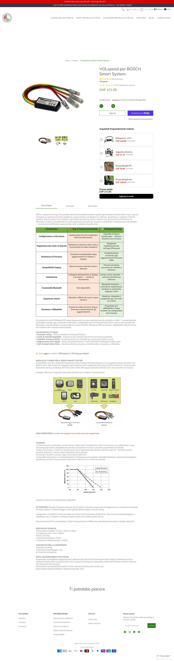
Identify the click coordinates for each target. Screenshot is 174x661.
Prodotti (75, 60)
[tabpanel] (87, 393)
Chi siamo (22, 622)
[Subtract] (101, 106)
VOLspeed (103, 81)
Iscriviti (151, 625)
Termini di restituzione (61, 622)
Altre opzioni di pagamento (140, 119)
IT (145, 9)
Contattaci (22, 626)
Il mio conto (92, 619)
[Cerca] (123, 9)
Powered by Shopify (87, 647)
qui (46, 353)
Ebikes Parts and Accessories (84, 643)
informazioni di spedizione (63, 618)
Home (67, 60)
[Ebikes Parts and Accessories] (7, 18)
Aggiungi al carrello (126, 196)
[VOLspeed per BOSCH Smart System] (45, 141)
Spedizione (116, 100)
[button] (132, 9)
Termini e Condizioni (60, 626)
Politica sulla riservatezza (62, 630)
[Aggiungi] (113, 106)
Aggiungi (112, 113)
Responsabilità (58, 634)
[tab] (46, 206)
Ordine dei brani (94, 623)
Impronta (21, 618)
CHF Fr (151, 9)
